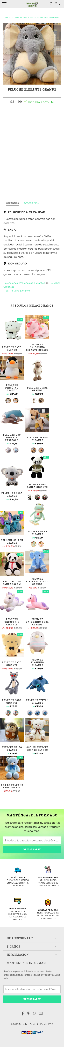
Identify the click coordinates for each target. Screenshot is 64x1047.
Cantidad (32, 125)
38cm (20, 117)
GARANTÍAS (12, 203)
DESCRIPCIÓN (31, 203)
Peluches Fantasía (29, 1024)
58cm (31, 117)
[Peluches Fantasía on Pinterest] (28, 1014)
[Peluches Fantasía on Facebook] (23, 1014)
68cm (42, 117)
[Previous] (6, 54)
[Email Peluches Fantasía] (40, 1014)
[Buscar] (51, 3)
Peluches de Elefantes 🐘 (33, 283)
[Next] (57, 54)
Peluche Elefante (20, 290)
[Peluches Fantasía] (32, 5)
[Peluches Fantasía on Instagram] (34, 1014)
